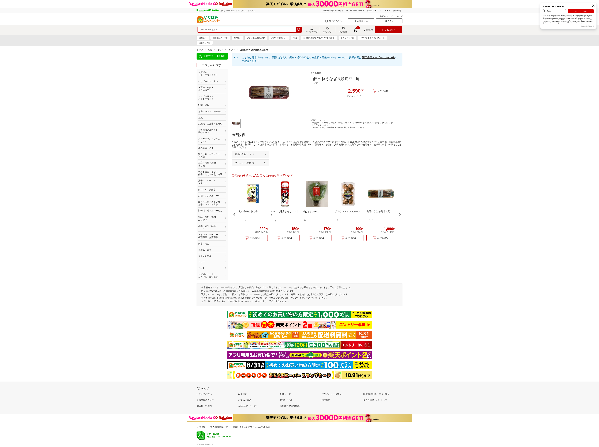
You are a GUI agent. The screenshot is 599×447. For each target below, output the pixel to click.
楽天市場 (397, 11)
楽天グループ (372, 11)
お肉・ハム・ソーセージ (210, 111)
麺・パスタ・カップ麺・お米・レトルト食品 (210, 203)
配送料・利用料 (204, 405)
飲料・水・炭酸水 (207, 189)
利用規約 (326, 400)
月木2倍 (237, 38)
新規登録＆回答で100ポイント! (334, 11)
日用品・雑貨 (204, 249)
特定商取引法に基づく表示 (376, 394)
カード (387, 11)
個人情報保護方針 (219, 426)
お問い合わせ (286, 400)
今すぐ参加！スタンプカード (372, 38)
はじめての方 (204, 43)
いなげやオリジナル (208, 81)
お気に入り (328, 32)
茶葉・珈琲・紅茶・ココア (208, 227)
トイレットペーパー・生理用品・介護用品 (209, 236)
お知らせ (384, 16)
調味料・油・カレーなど (210, 210)
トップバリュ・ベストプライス (206, 97)
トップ (200, 49)
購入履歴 (343, 32)
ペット (201, 268)
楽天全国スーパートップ (375, 400)
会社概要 (201, 426)
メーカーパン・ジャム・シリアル (210, 140)
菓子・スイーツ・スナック (207, 182)
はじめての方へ (336, 21)
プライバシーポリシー (332, 394)
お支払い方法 (244, 400)
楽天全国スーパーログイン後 (378, 57)
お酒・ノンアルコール (209, 195)
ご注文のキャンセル (248, 405)
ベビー (201, 262)
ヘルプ (399, 16)
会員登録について (205, 400)
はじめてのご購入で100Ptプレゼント (319, 38)
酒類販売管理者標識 (290, 405)
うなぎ (220, 49)
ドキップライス (347, 38)
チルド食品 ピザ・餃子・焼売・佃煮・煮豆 (210, 173)
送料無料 (203, 38)
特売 (295, 38)
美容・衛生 (203, 243)
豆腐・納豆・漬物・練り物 (208, 164)
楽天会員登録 (361, 21)
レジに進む (388, 29)
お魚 (210, 49)
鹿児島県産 (315, 73)
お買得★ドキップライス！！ (208, 73)
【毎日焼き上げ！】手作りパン (208, 131)
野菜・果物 (203, 105)
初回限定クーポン (220, 38)
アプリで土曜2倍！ (279, 38)
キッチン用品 (204, 256)
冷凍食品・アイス (207, 147)
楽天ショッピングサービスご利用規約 (251, 426)
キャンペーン (312, 32)
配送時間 (242, 394)
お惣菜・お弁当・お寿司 (210, 123)
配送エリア (285, 394)
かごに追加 (382, 91)
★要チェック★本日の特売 (206, 88)
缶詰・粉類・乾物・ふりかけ (208, 218)
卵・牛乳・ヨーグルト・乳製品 (210, 155)
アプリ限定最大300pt (256, 38)
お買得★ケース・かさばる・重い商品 (208, 275)
